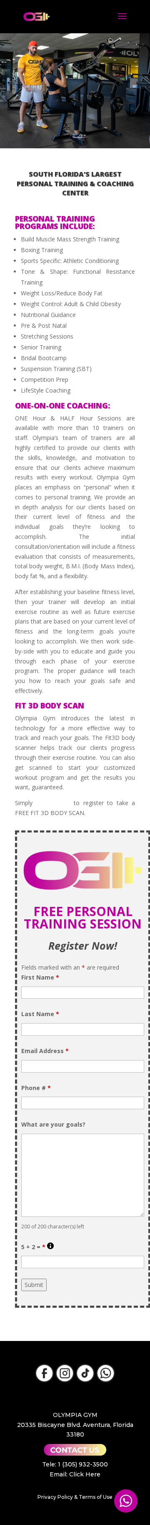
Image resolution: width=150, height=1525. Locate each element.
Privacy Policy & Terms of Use (75, 1497)
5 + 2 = (37, 1247)
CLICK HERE (53, 803)
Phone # (36, 1088)
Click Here (84, 1474)
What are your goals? (53, 1124)
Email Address (45, 1051)
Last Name (40, 1014)
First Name (40, 977)
